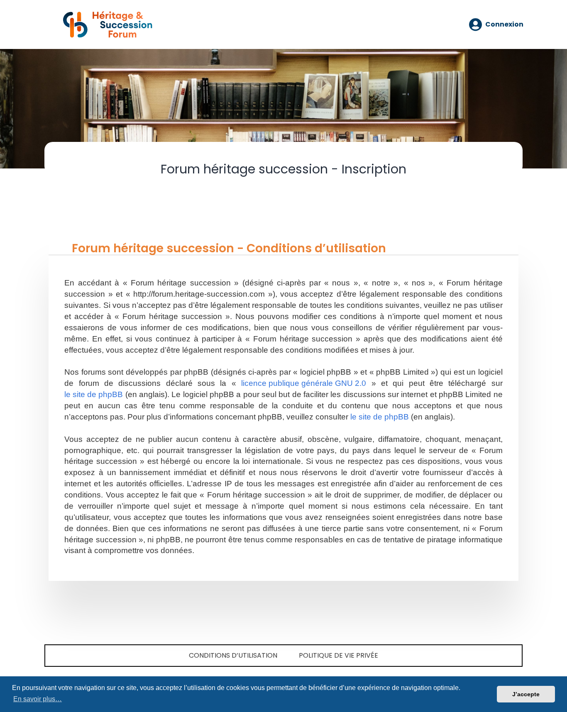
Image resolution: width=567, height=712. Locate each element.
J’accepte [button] (526, 694)
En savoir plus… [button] (37, 698)
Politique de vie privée (338, 655)
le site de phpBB (93, 394)
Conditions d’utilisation (233, 655)
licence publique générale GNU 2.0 (303, 383)
